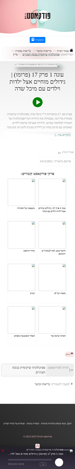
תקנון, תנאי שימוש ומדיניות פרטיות (56, 423)
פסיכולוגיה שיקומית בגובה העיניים (41, 54)
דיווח (68, 354)
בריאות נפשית (23, 51)
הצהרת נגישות (33, 423)
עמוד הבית (63, 51)
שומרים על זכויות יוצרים (14, 423)
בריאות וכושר (44, 51)
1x (43, 464)
